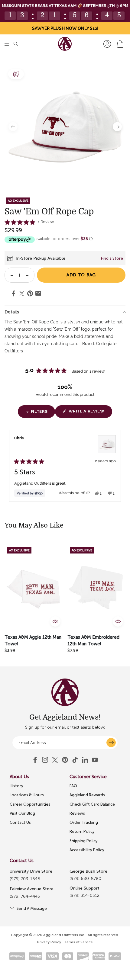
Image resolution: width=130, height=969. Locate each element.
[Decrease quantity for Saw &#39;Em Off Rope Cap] (10, 275)
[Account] (107, 44)
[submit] (111, 742)
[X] (55, 760)
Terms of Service (79, 942)
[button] (7, 44)
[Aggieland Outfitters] (65, 44)
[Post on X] (22, 293)
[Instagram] (45, 760)
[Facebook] (35, 760)
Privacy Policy (49, 942)
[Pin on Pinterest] (30, 294)
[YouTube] (65, 760)
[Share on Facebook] (13, 294)
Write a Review (89, 413)
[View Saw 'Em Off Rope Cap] (107, 444)
